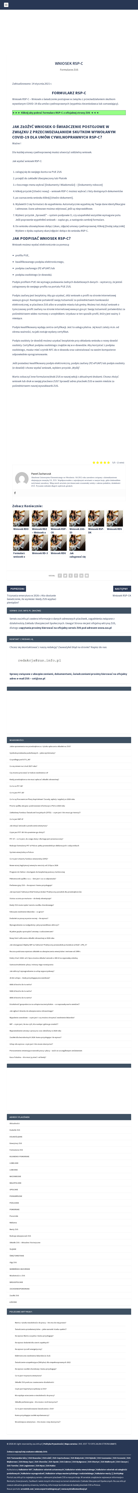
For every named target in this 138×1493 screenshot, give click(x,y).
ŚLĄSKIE (13, 1249)
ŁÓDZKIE (13, 1302)
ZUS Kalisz (51, 1465)
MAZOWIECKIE (15, 1176)
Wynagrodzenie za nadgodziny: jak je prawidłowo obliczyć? (34, 925)
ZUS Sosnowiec (104, 1458)
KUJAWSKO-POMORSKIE (19, 1156)
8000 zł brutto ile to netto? (21, 997)
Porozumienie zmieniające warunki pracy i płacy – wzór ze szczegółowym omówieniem (46, 1050)
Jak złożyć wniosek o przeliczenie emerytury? (28, 825)
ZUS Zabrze (65, 1461)
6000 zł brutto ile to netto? (21, 984)
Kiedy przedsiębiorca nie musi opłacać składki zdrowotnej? (34, 779)
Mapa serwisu (71, 1444)
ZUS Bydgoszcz (79, 1461)
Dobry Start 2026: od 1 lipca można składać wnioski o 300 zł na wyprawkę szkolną (44, 958)
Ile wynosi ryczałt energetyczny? (28, 1349)
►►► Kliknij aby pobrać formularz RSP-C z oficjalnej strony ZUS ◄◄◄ (55, 112)
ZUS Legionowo (27, 1465)
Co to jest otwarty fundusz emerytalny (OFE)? (29, 859)
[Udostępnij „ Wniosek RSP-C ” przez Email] (86, 575)
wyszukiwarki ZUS (48, 385)
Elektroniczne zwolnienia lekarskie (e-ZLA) (32, 1356)
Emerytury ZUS (16, 1143)
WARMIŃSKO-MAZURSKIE (20, 1269)
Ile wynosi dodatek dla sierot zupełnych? (32, 1342)
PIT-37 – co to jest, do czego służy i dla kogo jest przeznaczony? (36, 839)
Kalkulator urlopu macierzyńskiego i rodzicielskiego (70, 1473)
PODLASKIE (14, 1203)
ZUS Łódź (46, 1458)
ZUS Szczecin (119, 1458)
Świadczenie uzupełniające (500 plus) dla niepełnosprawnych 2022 (42, 1362)
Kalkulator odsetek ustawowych (49, 1469)
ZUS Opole (53, 1461)
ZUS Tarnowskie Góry (17, 1458)
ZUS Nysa (40, 1465)
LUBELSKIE (14, 1163)
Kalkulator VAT (25, 1469)
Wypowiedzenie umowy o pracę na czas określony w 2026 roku (35, 1031)
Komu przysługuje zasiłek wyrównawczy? (32, 1415)
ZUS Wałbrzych (108, 1461)
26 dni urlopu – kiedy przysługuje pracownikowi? (30, 978)
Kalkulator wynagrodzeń (32, 1473)
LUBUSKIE (14, 1170)
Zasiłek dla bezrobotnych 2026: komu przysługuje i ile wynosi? (35, 1037)
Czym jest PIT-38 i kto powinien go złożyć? (27, 832)
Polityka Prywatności (53, 1444)
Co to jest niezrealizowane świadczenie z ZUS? (34, 1408)
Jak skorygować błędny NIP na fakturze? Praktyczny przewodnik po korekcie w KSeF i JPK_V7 (48, 945)
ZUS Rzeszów (34, 1458)
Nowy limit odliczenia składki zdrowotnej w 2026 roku (32, 938)
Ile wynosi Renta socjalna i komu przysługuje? (34, 1336)
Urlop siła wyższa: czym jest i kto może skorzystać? (31, 1044)
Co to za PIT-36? (16, 786)
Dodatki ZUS (15, 1130)
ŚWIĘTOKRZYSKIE (17, 1255)
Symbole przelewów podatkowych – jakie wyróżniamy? (32, 753)
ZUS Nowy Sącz (26, 1461)
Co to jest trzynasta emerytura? (28, 1375)
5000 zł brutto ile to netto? (21, 991)
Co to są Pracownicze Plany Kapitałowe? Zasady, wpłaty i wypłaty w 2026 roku (42, 799)
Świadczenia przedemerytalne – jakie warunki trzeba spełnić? (41, 1329)
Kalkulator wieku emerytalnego (80, 1469)
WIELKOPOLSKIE (16, 1282)
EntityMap (118, 1473)
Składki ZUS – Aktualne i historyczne (25, 1242)
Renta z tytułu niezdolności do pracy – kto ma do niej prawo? (40, 1322)
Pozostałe (14, 1216)
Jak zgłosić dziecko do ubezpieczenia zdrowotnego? (31, 1011)
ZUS (89, 381)
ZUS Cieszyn (122, 1461)
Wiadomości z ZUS (17, 1275)
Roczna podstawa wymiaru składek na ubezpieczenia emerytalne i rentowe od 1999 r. (45, 951)
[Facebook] (15, 493)
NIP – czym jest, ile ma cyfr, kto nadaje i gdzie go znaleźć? (34, 1024)
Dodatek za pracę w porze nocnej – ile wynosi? (29, 918)
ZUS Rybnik (90, 1458)
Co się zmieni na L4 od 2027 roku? (23, 766)
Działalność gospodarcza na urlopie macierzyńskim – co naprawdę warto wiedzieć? (45, 1004)
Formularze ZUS (69, 69)
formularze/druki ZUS (48, 376)
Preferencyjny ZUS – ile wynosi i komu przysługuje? (31, 885)
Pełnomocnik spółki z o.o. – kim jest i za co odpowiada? (33, 878)
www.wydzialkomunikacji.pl (74, 1489)
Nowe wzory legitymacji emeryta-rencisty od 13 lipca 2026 (34, 865)
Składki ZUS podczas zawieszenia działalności (34, 1382)
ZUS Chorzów (41, 1461)
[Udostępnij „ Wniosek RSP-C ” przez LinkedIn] (81, 575)
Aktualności (15, 1123)
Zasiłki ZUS (14, 1295)
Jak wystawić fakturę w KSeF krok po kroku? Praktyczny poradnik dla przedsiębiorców (46, 892)
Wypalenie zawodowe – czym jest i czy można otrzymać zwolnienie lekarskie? (42, 1017)
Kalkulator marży (103, 1473)
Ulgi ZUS (13, 1262)
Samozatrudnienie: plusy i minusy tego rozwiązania (31, 964)
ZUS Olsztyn (93, 1461)
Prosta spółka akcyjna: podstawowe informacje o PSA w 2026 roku (37, 806)
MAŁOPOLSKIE (15, 1183)
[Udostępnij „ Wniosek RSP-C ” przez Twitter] (65, 575)
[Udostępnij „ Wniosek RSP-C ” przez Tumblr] (70, 575)
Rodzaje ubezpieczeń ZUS (20, 1236)
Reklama (13, 1222)
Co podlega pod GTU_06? (20, 759)
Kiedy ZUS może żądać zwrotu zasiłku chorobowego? (32, 905)
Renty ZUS (14, 1229)
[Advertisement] (69, 30)
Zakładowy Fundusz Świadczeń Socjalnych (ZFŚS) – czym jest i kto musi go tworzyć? (45, 812)
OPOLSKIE (14, 1189)
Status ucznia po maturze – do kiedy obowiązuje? (30, 898)
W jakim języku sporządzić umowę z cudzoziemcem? (31, 931)
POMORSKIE (14, 1209)
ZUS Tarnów (12, 1465)
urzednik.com (27, 1489)
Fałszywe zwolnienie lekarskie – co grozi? (27, 912)
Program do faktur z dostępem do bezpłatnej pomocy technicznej (37, 872)
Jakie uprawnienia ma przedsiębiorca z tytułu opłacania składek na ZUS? (40, 746)
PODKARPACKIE (16, 1196)
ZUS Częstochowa (61, 1458)
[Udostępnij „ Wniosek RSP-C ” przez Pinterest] (76, 575)
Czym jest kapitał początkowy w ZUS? (31, 1389)
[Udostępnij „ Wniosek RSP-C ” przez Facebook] (60, 575)
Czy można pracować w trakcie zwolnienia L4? (29, 773)
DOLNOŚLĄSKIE (16, 1136)
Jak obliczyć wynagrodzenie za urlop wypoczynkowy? (32, 971)
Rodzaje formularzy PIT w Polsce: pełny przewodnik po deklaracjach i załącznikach (44, 845)
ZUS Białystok (77, 1458)
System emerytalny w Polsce (22, 852)
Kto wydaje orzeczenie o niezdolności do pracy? (35, 1395)
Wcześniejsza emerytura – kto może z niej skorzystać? (38, 1422)
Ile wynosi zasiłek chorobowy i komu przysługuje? (35, 1369)
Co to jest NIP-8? (16, 819)
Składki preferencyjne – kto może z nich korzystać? (36, 1402)
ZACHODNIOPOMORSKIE (20, 1289)
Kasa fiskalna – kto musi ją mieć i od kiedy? (28, 1057)
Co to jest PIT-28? (17, 792)
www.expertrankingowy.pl (47, 1489)
